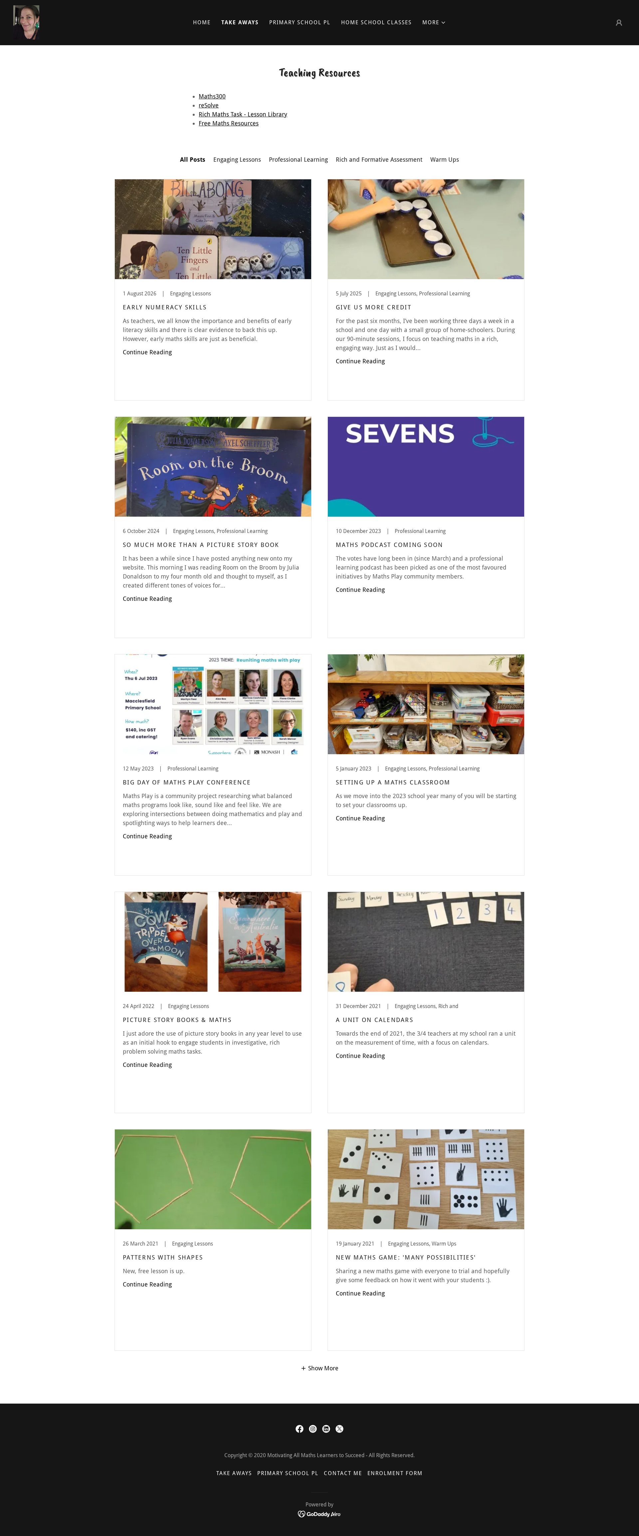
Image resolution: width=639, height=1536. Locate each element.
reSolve (209, 105)
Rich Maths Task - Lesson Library (243, 114)
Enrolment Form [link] (395, 1473)
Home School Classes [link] (376, 22)
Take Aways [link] (240, 22)
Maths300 (212, 96)
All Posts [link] (192, 159)
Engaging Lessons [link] (237, 159)
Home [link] (202, 22)
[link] (26, 21)
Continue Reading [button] (147, 352)
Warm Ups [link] (444, 159)
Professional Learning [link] (298, 159)
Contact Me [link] (343, 1473)
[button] (434, 23)
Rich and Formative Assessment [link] (379, 159)
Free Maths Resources (229, 123)
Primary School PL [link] (299, 22)
